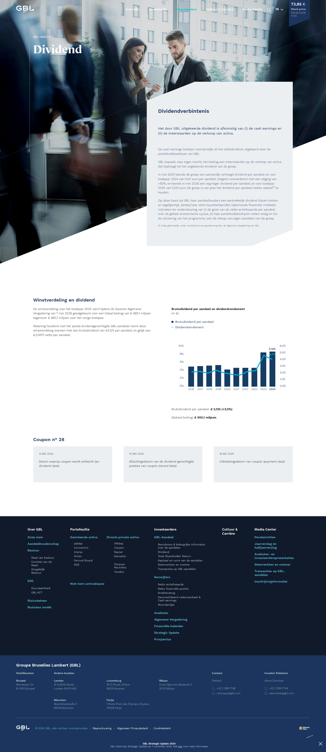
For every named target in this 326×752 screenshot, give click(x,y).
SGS (76, 564)
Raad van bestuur (42, 557)
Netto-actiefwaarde (171, 584)
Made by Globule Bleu (304, 728)
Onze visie (35, 537)
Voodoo (119, 571)
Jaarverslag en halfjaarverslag (265, 546)
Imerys (78, 552)
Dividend (163, 552)
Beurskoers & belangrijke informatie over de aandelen (181, 546)
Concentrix (81, 547)
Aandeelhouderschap (43, 544)
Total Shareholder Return (174, 556)
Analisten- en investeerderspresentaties (274, 556)
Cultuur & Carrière (219, 9)
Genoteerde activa (84, 537)
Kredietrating (166, 592)
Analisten (161, 613)
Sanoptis (120, 556)
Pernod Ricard (83, 560)
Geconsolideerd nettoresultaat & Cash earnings (179, 599)
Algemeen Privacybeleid (132, 728)
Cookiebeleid (162, 728)
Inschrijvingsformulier (271, 581)
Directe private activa (123, 537)
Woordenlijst (166, 604)
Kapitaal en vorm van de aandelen (180, 560)
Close (320, 744)
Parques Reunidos (120, 566)
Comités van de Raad (41, 563)
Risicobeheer (37, 601)
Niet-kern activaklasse (87, 584)
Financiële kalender (168, 626)
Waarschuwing (102, 728)
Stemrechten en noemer (174, 564)
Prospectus (162, 639)
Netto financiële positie (173, 588)
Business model (39, 607)
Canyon (119, 547)
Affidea (118, 543)
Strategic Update (166, 633)
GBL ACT (36, 592)
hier (180, 746)
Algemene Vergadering (170, 619)
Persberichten (264, 537)
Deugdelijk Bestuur (38, 571)
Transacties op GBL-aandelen (177, 568)
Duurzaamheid (40, 588)
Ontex (78, 556)
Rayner (118, 552)
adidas (78, 543)
